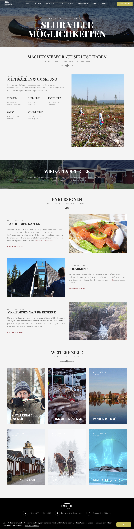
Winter (61, 4)
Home (28, 4)
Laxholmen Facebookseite (43, 240)
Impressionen (83, 4)
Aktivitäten (50, 4)
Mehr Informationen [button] (32, 526)
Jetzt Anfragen (125, 4)
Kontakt (105, 4)
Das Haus (38, 4)
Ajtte (112, 280)
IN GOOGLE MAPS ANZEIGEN (15, 246)
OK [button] (124, 524)
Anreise (70, 4)
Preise (95, 4)
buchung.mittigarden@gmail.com (72, 513)
